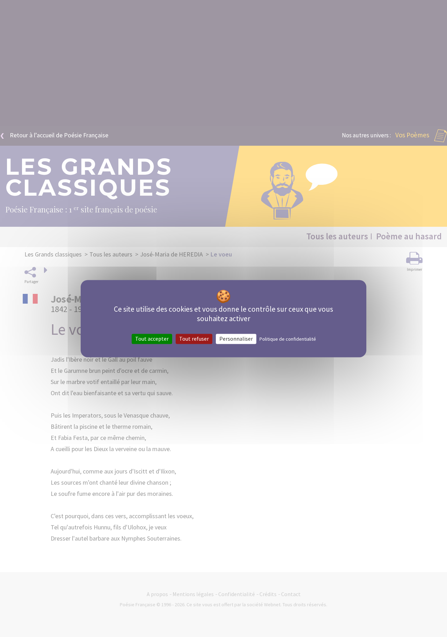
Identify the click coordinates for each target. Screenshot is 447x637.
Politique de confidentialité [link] (287, 339)
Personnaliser (236, 338)
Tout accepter (152, 338)
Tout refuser (194, 338)
